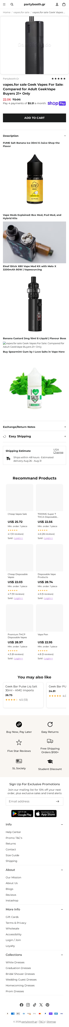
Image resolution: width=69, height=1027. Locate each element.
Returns (11, 843)
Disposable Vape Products (47, 575)
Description (11, 135)
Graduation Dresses (18, 968)
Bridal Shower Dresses (20, 974)
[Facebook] (21, 1005)
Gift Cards (12, 917)
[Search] (12, 4)
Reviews (11, 894)
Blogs (9, 889)
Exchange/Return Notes (19, 427)
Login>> (18, 538)
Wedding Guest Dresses (21, 979)
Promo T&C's (14, 837)
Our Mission (13, 877)
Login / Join (13, 940)
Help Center (13, 832)
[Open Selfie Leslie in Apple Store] (46, 813)
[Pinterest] (47, 1005)
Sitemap (51, 1021)
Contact (11, 849)
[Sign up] (58, 801)
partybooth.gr (11, 79)
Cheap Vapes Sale (17, 514)
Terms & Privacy (16, 922)
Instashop (12, 900)
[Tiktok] (34, 1005)
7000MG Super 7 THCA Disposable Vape (47, 516)
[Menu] (4, 4)
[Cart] (64, 4)
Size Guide (12, 855)
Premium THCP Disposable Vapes (17, 636)
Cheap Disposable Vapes (18, 575)
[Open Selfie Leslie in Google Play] (22, 813)
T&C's (42, 1021)
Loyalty (10, 946)
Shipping (11, 861)
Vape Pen (43, 634)
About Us (12, 883)
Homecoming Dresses (20, 985)
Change (58, 452)
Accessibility (14, 934)
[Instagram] (28, 1005)
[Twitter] (41, 1005)
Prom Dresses (15, 991)
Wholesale (12, 928)
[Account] (57, 4)
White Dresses (15, 962)
